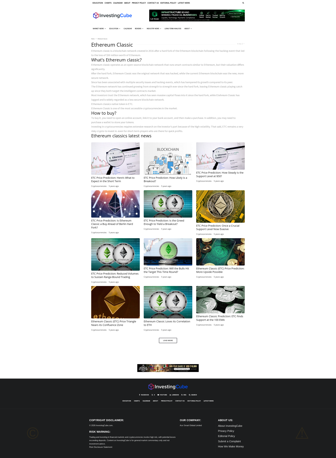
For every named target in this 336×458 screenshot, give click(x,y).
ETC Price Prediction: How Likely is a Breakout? (165, 179)
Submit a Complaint (229, 441)
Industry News (153, 28)
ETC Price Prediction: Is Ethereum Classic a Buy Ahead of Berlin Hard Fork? (112, 224)
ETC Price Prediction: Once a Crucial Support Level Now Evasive (217, 227)
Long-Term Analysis (173, 28)
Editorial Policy (168, 3)
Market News (98, 28)
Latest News (184, 3)
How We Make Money (231, 446)
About (127, 3)
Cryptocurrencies (99, 186)
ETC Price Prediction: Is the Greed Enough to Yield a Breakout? (164, 222)
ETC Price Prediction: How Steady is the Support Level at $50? (219, 174)
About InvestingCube (230, 425)
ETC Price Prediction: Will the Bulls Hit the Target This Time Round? (166, 270)
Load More (168, 340)
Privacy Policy (139, 3)
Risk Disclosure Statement (100, 447)
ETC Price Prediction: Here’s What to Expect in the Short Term (113, 179)
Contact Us (153, 3)
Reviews (138, 28)
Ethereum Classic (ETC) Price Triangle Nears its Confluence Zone (113, 323)
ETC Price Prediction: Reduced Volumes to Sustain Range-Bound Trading (115, 275)
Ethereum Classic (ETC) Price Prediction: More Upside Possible (220, 270)
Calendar (118, 3)
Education (98, 3)
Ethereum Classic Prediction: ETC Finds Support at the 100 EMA (219, 318)
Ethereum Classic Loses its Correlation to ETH (167, 323)
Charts (108, 3)
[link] (243, 3)
